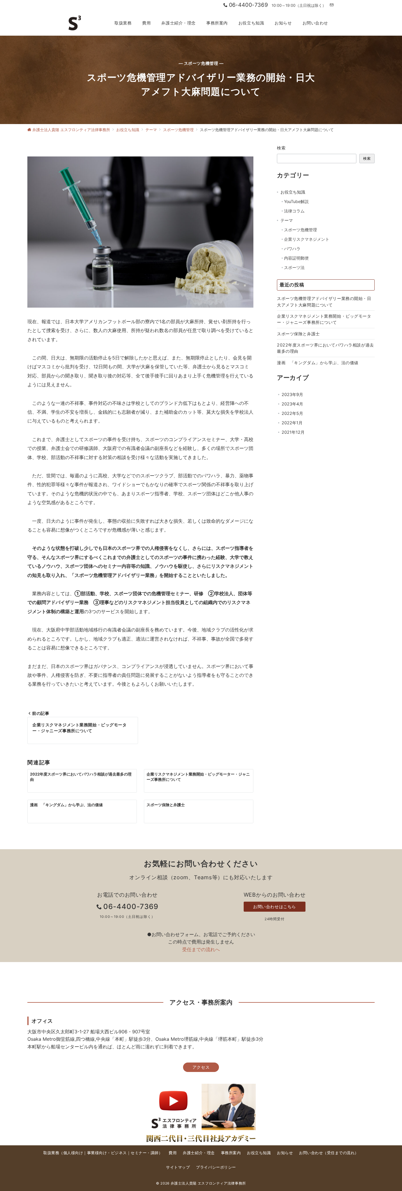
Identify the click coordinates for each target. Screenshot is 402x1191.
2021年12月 (293, 432)
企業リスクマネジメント (306, 239)
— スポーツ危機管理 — (201, 63)
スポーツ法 (294, 267)
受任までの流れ (341, 1153)
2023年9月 (292, 394)
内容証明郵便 (296, 257)
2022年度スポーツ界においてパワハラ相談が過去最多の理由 (325, 348)
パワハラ (292, 248)
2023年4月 (292, 403)
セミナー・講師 (145, 1153)
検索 (281, 147)
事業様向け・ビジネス (107, 1153)
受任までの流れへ (201, 949)
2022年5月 (292, 413)
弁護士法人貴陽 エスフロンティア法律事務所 (208, 1183)
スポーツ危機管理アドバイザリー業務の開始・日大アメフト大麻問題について (324, 301)
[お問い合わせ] (331, 5)
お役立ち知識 (292, 191)
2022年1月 (292, 422)
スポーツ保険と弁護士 (298, 333)
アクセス (201, 1067)
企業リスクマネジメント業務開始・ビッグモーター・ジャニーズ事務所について (324, 319)
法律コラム (294, 210)
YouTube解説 (296, 201)
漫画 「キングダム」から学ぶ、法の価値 (317, 362)
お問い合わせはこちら (274, 906)
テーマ (286, 220)
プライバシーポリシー (216, 1167)
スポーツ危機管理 (300, 229)
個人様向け (73, 1153)
